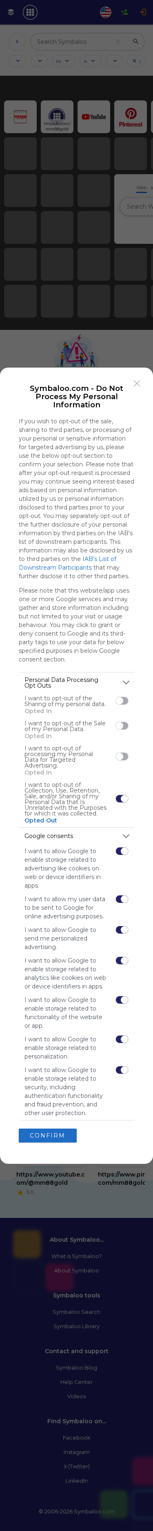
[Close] (137, 383)
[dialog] (76, 766)
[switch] (122, 701)
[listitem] (76, 682)
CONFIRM (47, 1135)
